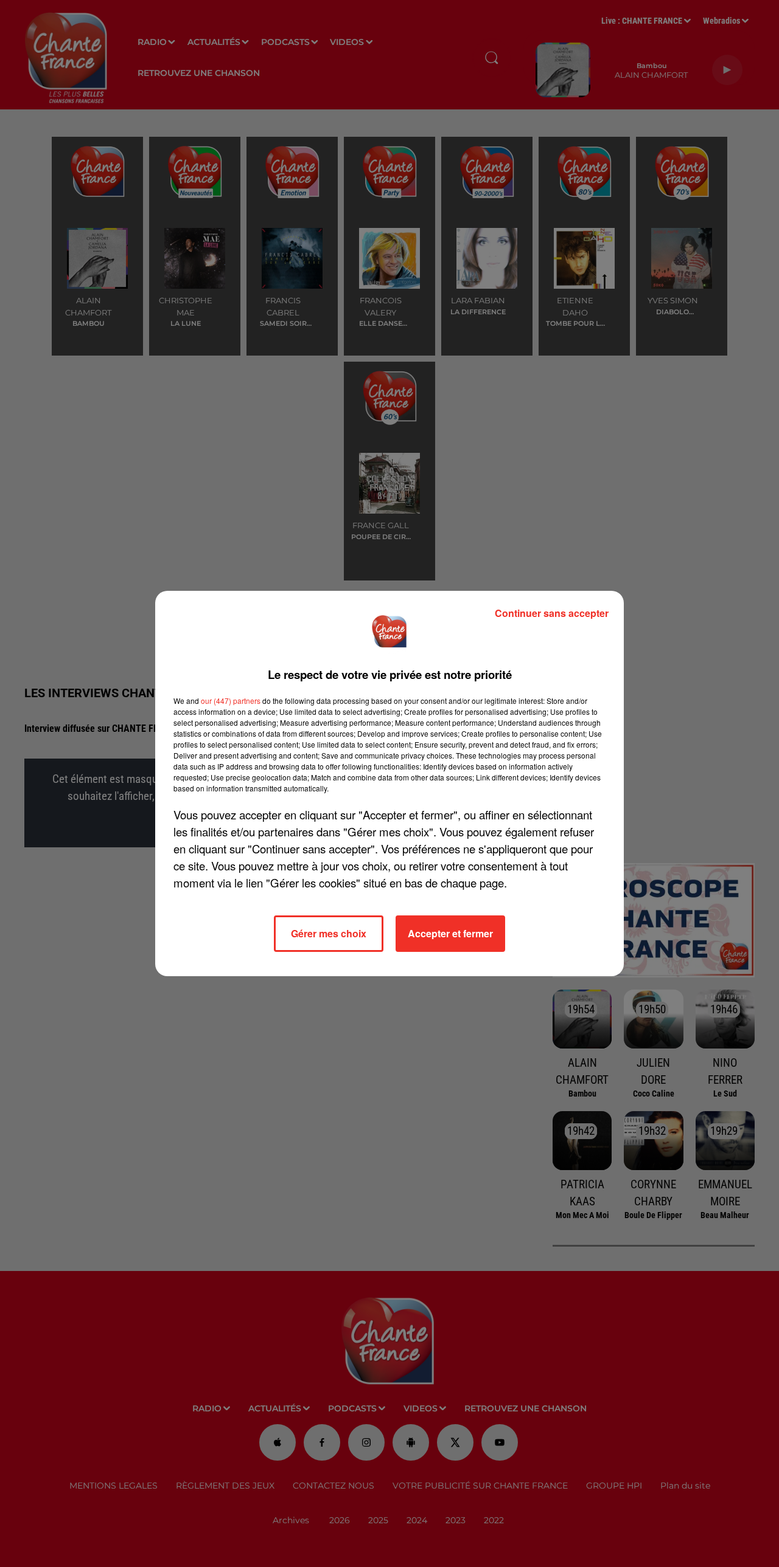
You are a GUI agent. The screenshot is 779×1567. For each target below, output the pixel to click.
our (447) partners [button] (230, 700)
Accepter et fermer (450, 933)
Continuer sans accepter (552, 613)
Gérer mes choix (328, 933)
